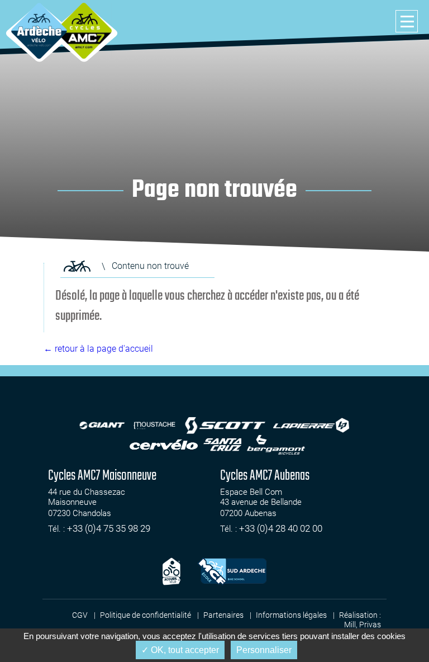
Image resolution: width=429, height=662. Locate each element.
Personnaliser (264, 650)
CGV (80, 615)
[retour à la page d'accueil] (39, 31)
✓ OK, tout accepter (180, 650)
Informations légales (291, 615)
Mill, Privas (362, 624)
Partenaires (223, 615)
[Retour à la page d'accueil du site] (77, 266)
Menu (406, 21)
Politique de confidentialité (145, 615)
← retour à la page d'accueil (98, 348)
